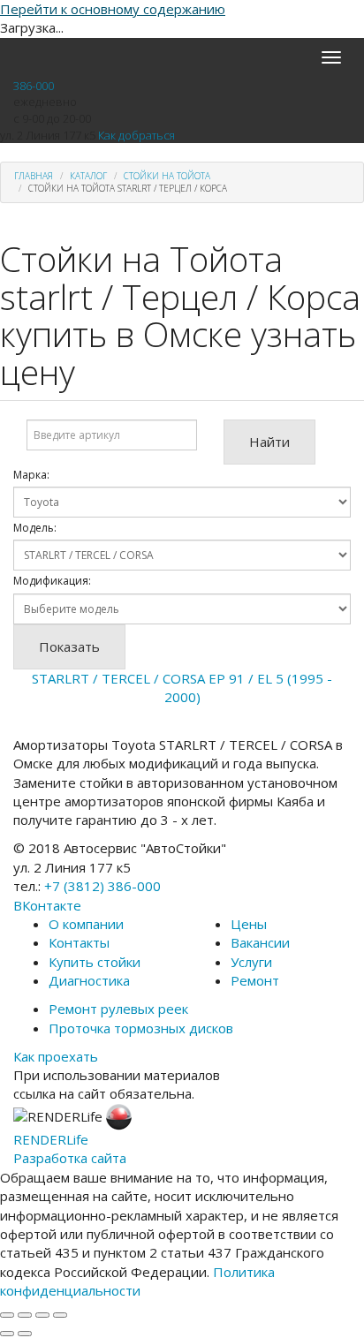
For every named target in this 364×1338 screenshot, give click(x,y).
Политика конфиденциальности (137, 1281)
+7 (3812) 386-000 (102, 886)
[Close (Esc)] (7, 1315)
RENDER (50, 1139)
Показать (69, 646)
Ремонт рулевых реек (118, 1008)
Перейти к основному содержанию (112, 9)
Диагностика (89, 980)
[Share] (25, 1315)
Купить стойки (94, 962)
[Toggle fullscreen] (42, 1315)
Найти (269, 441)
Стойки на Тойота (167, 176)
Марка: (31, 474)
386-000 (33, 86)
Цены (249, 924)
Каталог (88, 176)
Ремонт (255, 980)
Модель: (35, 527)
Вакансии (260, 942)
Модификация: (52, 580)
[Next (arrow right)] (25, 1333)
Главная (33, 176)
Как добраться (136, 135)
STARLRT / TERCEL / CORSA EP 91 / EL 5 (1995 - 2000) (182, 687)
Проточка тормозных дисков (141, 1028)
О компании (86, 924)
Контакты (79, 942)
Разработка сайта (69, 1158)
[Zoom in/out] (60, 1315)
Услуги (251, 962)
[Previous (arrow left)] (7, 1333)
